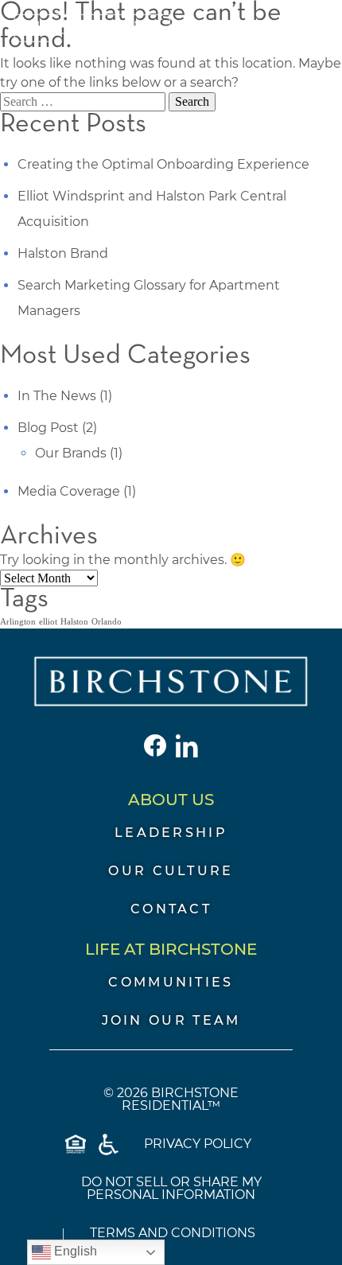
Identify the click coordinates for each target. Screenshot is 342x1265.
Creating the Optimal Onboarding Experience (163, 164)
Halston (74, 621)
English (74, 1251)
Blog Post (48, 427)
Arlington (18, 621)
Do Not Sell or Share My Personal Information (171, 1188)
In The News (56, 395)
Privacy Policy (197, 1143)
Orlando (106, 621)
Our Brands (71, 453)
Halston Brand (62, 253)
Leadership (171, 832)
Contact (171, 909)
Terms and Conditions (172, 1232)
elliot (48, 621)
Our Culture (170, 870)
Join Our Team (171, 1020)
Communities (170, 982)
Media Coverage (68, 491)
